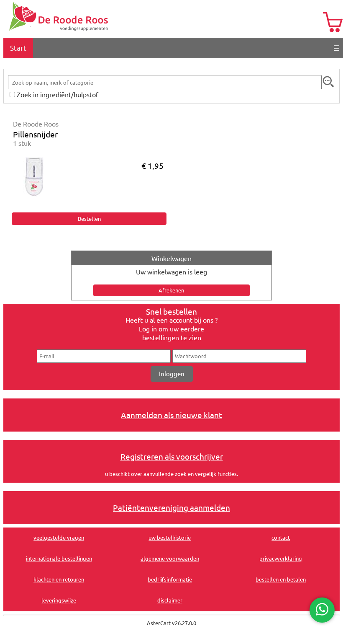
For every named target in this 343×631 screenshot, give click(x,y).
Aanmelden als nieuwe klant (171, 415)
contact (280, 537)
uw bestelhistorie (169, 537)
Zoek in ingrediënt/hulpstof (57, 94)
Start (18, 47)
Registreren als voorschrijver (171, 456)
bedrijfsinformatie (170, 579)
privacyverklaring (280, 558)
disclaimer (169, 600)
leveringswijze (58, 600)
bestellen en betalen (281, 579)
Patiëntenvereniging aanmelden (171, 507)
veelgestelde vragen (58, 537)
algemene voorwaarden (170, 558)
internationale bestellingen (59, 558)
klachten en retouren (58, 579)
